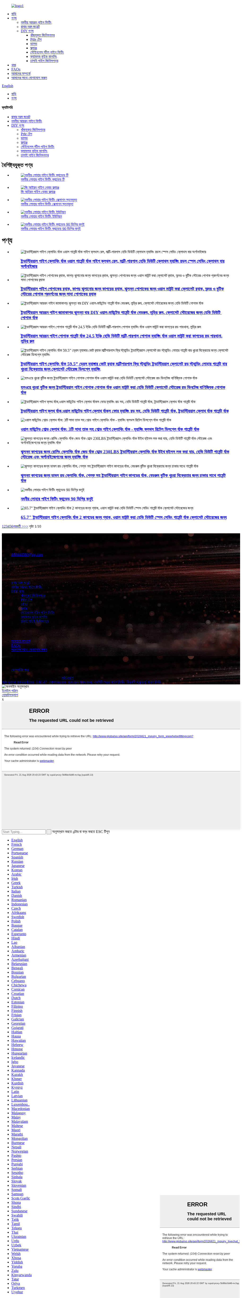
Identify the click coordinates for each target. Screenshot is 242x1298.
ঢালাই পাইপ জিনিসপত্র (44, 61)
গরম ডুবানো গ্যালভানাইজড (18, 682)
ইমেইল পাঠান (10, 691)
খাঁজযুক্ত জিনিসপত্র (42, 35)
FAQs (15, 69)
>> (26, 526)
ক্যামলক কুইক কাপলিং (43, 56)
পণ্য (14, 18)
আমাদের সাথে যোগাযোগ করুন (29, 78)
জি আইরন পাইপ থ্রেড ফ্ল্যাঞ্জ (38, 192)
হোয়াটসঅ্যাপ (10, 695)
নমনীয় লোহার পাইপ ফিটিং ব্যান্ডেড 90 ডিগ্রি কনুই (51, 229)
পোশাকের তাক (57, 682)
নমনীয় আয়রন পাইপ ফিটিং (36, 22)
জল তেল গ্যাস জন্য (80, 682)
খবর (13, 65)
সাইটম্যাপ (67, 678)
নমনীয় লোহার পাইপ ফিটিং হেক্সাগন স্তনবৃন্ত (47, 204)
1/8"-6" (41, 682)
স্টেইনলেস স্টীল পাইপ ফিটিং (47, 52)
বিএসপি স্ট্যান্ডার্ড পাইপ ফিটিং (144, 682)
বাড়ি (13, 14)
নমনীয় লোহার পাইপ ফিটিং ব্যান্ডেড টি (43, 179)
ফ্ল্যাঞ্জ (33, 48)
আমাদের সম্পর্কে (20, 74)
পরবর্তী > (18, 526)
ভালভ (33, 44)
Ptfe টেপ (36, 39)
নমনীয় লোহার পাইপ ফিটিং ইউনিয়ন (41, 216)
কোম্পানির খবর (20, 670)
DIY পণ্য (27, 31)
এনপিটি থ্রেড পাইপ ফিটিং (109, 682)
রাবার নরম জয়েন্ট (30, 27)
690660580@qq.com (27, 554)
